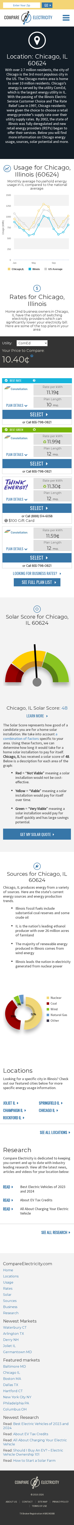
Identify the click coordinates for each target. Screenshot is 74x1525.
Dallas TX (10, 1385)
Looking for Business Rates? (35, 573)
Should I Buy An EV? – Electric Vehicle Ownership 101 (33, 1452)
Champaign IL (13, 1110)
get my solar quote (35, 834)
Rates (7, 1288)
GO (46, 5)
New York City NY (17, 1397)
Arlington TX (13, 1334)
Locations (10, 1276)
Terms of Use (39, 1505)
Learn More (35, 715)
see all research (54, 1232)
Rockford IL (12, 1117)
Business (10, 1307)
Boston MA (12, 1379)
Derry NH (11, 1340)
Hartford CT (13, 1391)
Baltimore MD (14, 1366)
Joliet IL (9, 1103)
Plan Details (14, 405)
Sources (9, 1301)
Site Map (42, 1501)
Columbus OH (15, 1409)
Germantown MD (17, 1352)
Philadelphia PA (16, 1403)
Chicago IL (47, 1110)
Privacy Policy (60, 1501)
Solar (7, 1295)
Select (36, 414)
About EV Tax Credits (30, 1434)
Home (8, 1270)
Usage (8, 1282)
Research (10, 1313)
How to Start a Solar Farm (34, 1461)
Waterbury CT (15, 1327)
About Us (11, 1501)
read (6, 1187)
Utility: (7, 343)
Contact (27, 1501)
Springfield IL (49, 1103)
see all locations (53, 1132)
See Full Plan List (37, 582)
